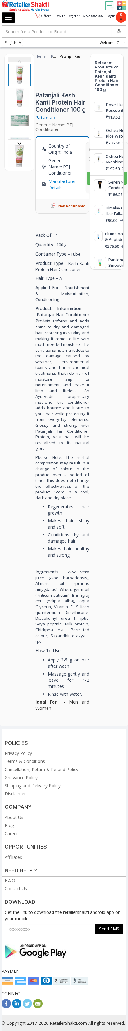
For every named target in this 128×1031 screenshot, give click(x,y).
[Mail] (38, 1007)
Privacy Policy (18, 753)
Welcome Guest (113, 42)
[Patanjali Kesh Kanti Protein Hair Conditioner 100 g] (19, 164)
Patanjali (45, 117)
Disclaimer (15, 794)
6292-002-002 (93, 15)
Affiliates (13, 857)
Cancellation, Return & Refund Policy (41, 769)
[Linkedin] (16, 1007)
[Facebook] (6, 1007)
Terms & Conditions (25, 761)
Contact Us (16, 889)
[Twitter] (27, 1007)
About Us (14, 817)
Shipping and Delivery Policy (33, 786)
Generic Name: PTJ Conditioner (54, 127)
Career (11, 833)
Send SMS (109, 929)
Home (40, 56)
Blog (9, 825)
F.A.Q (10, 880)
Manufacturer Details (62, 184)
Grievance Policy (21, 777)
